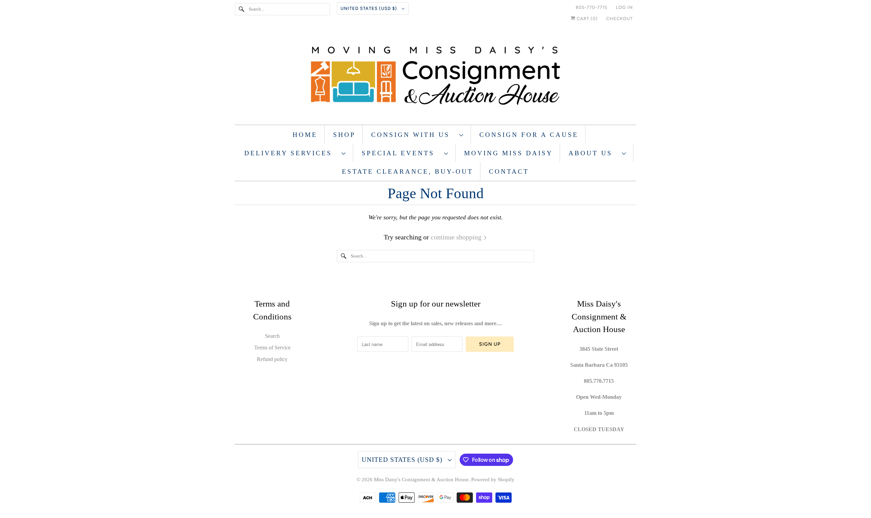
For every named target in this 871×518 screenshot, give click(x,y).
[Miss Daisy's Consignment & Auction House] (435, 76)
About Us (594, 153)
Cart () (586, 18)
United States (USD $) (369, 8)
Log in (624, 7)
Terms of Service (272, 347)
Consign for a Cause (528, 134)
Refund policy (272, 359)
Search (272, 336)
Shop (344, 134)
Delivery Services (291, 153)
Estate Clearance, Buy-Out (407, 171)
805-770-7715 (591, 7)
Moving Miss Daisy (508, 153)
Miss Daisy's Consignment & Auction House (421, 479)
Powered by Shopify (492, 479)
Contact (509, 171)
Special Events (401, 153)
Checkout (619, 18)
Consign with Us (413, 134)
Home (305, 134)
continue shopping (457, 237)
